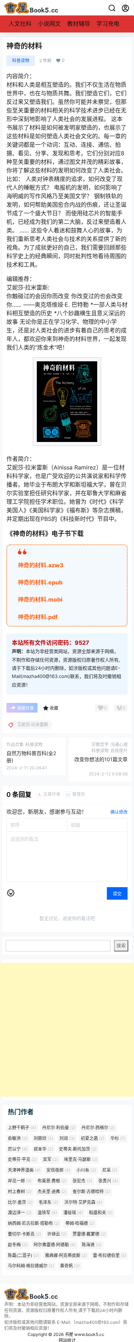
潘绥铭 (73, 1212)
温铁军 (47, 1212)
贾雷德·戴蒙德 (89, 1234)
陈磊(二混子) (23, 1255)
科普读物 (20, 60)
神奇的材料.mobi (40, 599)
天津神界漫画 (24, 1170)
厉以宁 (18, 1149)
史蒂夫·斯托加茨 (77, 1149)
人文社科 (20, 23)
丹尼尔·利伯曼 (58, 1127)
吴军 (50, 1159)
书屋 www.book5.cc (84, 1334)
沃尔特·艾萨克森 (83, 1202)
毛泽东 (48, 1202)
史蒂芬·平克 (22, 1159)
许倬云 (56, 1234)
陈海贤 (91, 1244)
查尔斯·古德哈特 (91, 1191)
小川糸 (86, 1170)
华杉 (117, 1138)
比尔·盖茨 (20, 1202)
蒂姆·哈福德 (79, 1223)
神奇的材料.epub (40, 582)
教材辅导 (78, 23)
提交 (117, 893)
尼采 (109, 1170)
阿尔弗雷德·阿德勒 (55, 1244)
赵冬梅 (18, 1244)
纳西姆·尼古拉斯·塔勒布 (33, 1223)
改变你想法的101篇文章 (101, 759)
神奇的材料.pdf (38, 616)
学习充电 (107, 23)
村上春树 (19, 1191)
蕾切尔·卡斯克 (24, 1234)
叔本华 (43, 1149)
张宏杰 (82, 1180)
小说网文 (49, 23)
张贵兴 (108, 1180)
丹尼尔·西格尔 (98, 1127)
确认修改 (119, 812)
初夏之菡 (92, 1138)
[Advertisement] (67, 1030)
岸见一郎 (19, 1180)
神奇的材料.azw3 (41, 565)
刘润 (67, 1138)
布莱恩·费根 (52, 1180)
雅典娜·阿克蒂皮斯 (66, 1255)
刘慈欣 (43, 1138)
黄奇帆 (70, 1265)
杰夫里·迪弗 (52, 1191)
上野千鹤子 (22, 1127)
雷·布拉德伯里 (109, 1255)
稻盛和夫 (101, 1212)
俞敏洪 (18, 1138)
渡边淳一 (19, 1212)
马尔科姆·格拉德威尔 (31, 1265)
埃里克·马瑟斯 (80, 1159)
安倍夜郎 (58, 1170)
